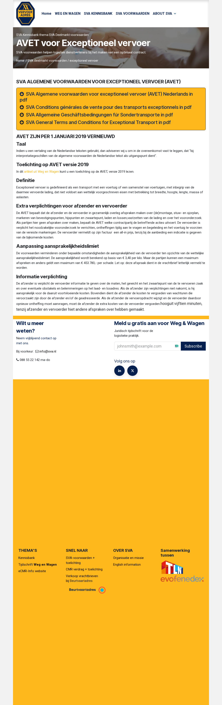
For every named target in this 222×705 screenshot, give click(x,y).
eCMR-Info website (32, 571)
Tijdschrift (37, 565)
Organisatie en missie (128, 558)
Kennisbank (27, 558)
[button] (196, 346)
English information (127, 565)
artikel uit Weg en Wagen (41, 172)
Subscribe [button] (193, 346)
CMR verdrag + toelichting (84, 569)
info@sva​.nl (47, 351)
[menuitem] (46, 13)
